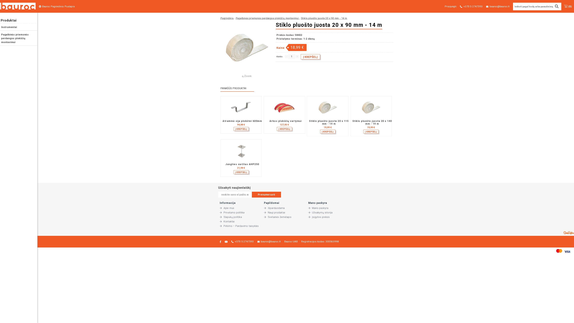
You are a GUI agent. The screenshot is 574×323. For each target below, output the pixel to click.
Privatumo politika (234, 212)
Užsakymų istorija (322, 212)
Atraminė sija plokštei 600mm (242, 121)
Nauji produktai (276, 212)
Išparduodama (276, 208)
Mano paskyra (320, 208)
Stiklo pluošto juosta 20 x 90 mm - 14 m (324, 18)
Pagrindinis (227, 18)
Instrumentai (9, 27)
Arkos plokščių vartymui (286, 121)
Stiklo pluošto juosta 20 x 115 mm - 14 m (329, 122)
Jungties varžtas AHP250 (242, 164)
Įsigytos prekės (321, 217)
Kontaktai (229, 221)
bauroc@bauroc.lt (500, 6)
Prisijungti (451, 6)
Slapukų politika (233, 217)
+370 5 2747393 (473, 6)
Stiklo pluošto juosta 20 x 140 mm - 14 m (372, 122)
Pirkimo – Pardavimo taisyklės (241, 226)
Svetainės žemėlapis (279, 217)
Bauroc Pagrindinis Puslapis (58, 6)
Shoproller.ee (569, 232)
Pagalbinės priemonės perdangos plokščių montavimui (15, 38)
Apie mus (229, 208)
